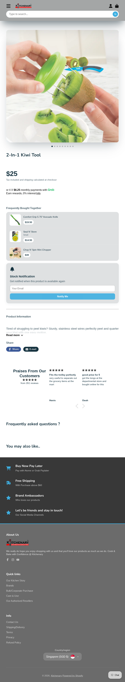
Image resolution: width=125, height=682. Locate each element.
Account (111, 6)
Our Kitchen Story (15, 580)
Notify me (62, 296)
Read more (13, 335)
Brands (10, 585)
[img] (29, 380)
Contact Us (12, 622)
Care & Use (12, 595)
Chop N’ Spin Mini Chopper (37, 249)
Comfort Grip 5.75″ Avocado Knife (40, 217)
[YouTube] (17, 559)
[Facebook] (7, 559)
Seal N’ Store (30, 231)
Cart (117, 6)
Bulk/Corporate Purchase (19, 590)
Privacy (10, 637)
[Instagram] (12, 559)
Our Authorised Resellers (19, 600)
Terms (9, 632)
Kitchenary (56, 675)
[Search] (115, 14)
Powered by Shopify (72, 675)
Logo (23, 5)
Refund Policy (13, 642)
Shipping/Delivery (15, 627)
